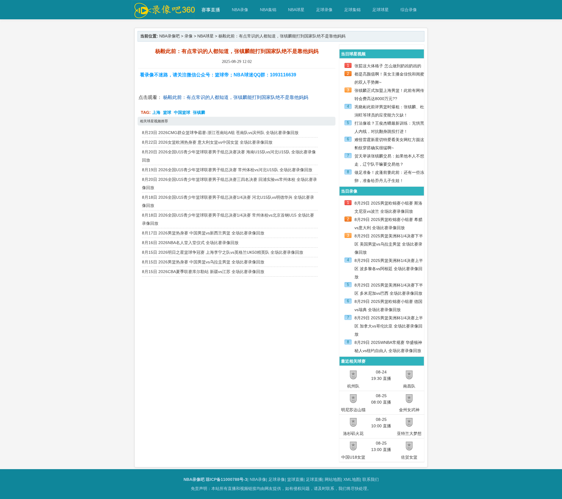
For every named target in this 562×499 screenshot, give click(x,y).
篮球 (167, 112)
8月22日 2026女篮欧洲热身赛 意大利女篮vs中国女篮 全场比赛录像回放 (207, 142)
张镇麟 (199, 112)
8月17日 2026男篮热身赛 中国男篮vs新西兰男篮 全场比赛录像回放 (203, 233)
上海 (156, 112)
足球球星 (380, 9)
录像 (188, 36)
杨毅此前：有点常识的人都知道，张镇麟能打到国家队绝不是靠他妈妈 (235, 97)
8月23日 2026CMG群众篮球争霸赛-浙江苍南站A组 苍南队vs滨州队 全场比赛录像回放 (220, 132)
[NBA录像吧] (164, 16)
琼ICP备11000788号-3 (226, 479)
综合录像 (408, 9)
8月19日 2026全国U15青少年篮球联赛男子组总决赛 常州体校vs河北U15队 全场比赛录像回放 (227, 169)
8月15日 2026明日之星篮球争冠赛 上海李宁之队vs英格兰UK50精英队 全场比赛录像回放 (222, 252)
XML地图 (351, 479)
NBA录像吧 (169, 36)
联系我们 (370, 479)
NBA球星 (296, 9)
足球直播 (314, 479)
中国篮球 (182, 112)
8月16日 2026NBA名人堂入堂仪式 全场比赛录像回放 (190, 242)
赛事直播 (210, 9)
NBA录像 (240, 9)
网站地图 (333, 479)
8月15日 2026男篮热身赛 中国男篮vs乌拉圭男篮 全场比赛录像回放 (203, 262)
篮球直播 (295, 479)
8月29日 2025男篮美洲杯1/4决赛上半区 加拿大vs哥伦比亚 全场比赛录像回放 (388, 326)
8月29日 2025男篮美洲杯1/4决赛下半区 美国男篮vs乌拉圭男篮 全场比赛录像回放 (388, 244)
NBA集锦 (268, 9)
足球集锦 (352, 9)
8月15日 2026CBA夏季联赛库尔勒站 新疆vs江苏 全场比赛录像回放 (203, 271)
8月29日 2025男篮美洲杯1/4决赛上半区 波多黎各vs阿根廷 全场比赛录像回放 (388, 268)
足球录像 (324, 9)
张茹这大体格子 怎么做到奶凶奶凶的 (387, 66)
